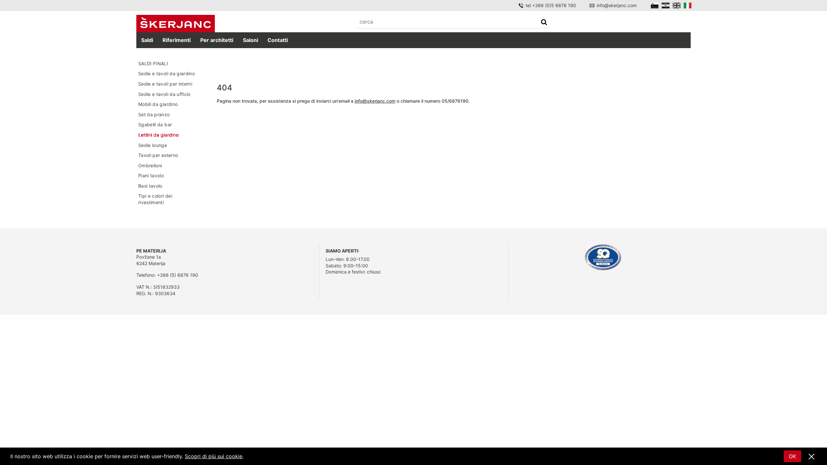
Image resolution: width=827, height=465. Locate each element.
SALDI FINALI (153, 63)
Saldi (147, 40)
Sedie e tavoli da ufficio (164, 94)
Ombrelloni (150, 165)
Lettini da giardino (158, 135)
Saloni (250, 40)
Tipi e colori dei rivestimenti (155, 199)
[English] (676, 5)
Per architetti (216, 40)
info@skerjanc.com (617, 5)
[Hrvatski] (665, 5)
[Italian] (687, 5)
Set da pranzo (154, 114)
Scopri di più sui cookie (213, 456)
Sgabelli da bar (155, 124)
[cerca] (544, 23)
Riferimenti (176, 40)
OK (792, 456)
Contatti (277, 40)
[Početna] (175, 24)
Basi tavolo (150, 186)
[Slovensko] (654, 5)
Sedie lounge (152, 145)
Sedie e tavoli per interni (165, 84)
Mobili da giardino (158, 104)
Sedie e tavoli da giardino (166, 73)
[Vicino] (811, 457)
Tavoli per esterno (158, 155)
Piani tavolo (151, 175)
